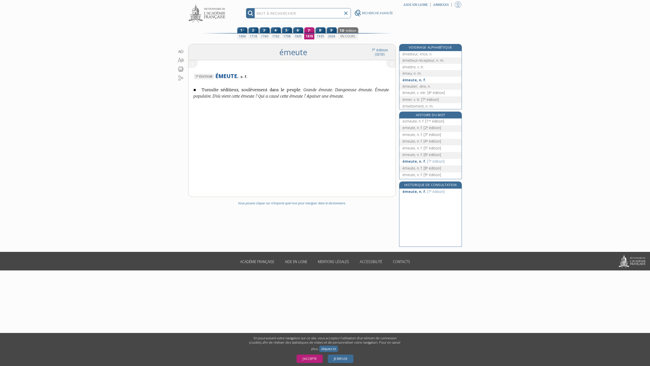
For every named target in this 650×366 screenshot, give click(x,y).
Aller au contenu (208, 4)
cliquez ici (328, 349)
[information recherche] (250, 13)
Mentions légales (333, 261)
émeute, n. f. (414, 80)
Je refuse (340, 359)
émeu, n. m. (411, 73)
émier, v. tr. (420, 99)
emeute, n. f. (421, 127)
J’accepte (310, 359)
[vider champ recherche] (346, 13)
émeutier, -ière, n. (416, 86)
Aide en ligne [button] (415, 5)
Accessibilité (371, 261)
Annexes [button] (441, 5)
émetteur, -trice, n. (417, 54)
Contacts (401, 261)
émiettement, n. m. (417, 106)
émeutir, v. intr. (423, 92)
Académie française (257, 261)
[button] (180, 52)
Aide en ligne (296, 261)
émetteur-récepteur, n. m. (423, 60)
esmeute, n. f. (423, 121)
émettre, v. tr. (413, 67)
